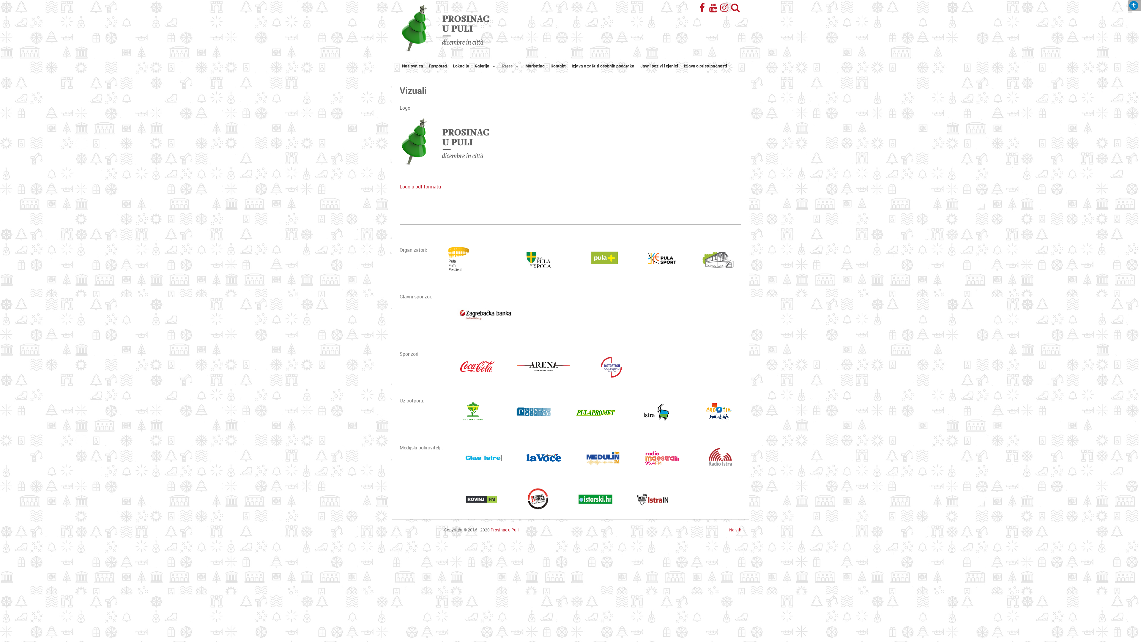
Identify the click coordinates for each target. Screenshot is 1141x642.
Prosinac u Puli (505, 530)
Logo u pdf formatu (420, 187)
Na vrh (735, 530)
